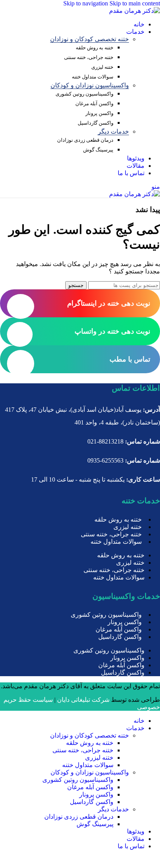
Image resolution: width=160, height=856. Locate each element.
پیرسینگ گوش (98, 150)
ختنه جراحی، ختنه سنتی (88, 57)
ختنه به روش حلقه (94, 47)
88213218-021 (105, 441)
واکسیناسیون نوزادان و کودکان (89, 85)
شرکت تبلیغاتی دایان (83, 699)
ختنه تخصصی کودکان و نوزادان (89, 39)
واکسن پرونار (99, 113)
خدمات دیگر (113, 131)
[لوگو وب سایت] (134, 10)
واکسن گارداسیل (95, 123)
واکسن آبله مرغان (94, 103)
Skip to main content (135, 3)
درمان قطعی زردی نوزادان (85, 140)
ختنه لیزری (102, 67)
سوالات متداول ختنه (92, 77)
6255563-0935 (105, 460)
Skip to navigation (86, 3)
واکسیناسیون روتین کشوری (84, 94)
